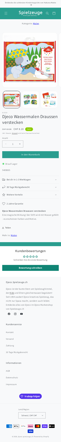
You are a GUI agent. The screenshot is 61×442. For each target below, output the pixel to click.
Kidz (12, 292)
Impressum (11, 384)
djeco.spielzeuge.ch (25, 436)
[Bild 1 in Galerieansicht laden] (11, 99)
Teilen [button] (8, 227)
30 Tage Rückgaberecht (17, 352)
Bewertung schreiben (30, 267)
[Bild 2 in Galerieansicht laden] (30, 99)
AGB (8, 371)
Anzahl (5, 138)
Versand (15, 133)
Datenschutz (12, 377)
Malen (36, 23)
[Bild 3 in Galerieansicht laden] (49, 99)
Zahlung (10, 345)
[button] (6, 13)
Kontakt (10, 332)
